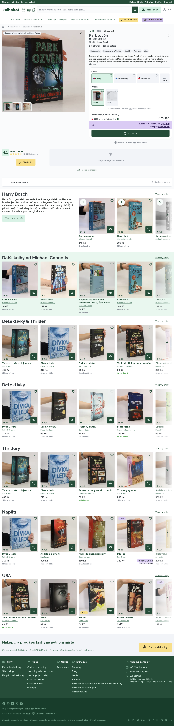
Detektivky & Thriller (24, 321)
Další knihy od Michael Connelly (35, 257)
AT (133, 720)
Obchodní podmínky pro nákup (15, 720)
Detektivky (13, 384)
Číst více (93, 64)
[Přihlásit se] (164, 9)
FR (162, 720)
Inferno (121, 554)
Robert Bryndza (47, 366)
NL (157, 720)
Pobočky (32, 687)
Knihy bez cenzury (98, 720)
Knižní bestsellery (11, 667)
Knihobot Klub (79, 691)
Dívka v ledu (47, 363)
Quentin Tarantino (125, 366)
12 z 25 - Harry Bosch (98, 42)
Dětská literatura (80, 19)
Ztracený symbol (126, 490)
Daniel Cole (84, 430)
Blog (74, 671)
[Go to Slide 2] (17, 106)
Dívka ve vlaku (87, 363)
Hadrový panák (87, 426)
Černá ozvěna (86, 236)
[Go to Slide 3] (27, 106)
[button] (43, 71)
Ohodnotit (109, 31)
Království (161, 554)
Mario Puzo (83, 621)
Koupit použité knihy (13, 675)
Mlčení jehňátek (126, 617)
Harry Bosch (15, 194)
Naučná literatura (33, 19)
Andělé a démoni (50, 554)
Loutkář (160, 426)
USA (6, 575)
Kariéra (76, 679)
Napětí (9, 511)
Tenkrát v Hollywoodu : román (134, 363)
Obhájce (160, 299)
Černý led (122, 236)
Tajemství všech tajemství (17, 363)
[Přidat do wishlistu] (169, 35)
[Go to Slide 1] (7, 106)
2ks (130, 109)
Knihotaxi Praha (35, 679)
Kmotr (82, 617)
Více (164, 80)
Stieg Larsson (84, 557)
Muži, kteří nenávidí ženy (92, 554)
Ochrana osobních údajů (78, 720)
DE (138, 720)
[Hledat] (135, 10)
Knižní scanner (35, 683)
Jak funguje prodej (37, 675)
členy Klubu (164, 127)
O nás (75, 675)
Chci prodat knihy (36, 667)
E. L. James (45, 621)
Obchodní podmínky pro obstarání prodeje (48, 720)
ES (148, 720)
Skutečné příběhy (57, 19)
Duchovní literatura (104, 19)
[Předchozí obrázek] (5, 73)
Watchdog (8, 671)
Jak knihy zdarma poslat (40, 671)
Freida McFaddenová (126, 430)
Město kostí (47, 299)
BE (166, 720)
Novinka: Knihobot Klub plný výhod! (19, 2)
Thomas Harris (123, 621)
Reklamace (63, 667)
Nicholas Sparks (85, 306)
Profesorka (123, 426)
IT (153, 720)
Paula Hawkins (85, 366)
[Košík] (169, 9)
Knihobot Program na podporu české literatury (97, 683)
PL (171, 720)
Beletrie (15, 19)
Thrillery (11, 448)
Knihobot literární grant (84, 687)
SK (129, 720)
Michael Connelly (97, 39)
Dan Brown (6, 366)
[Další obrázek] (81, 73)
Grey (43, 617)
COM (143, 720)
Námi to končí (163, 617)
